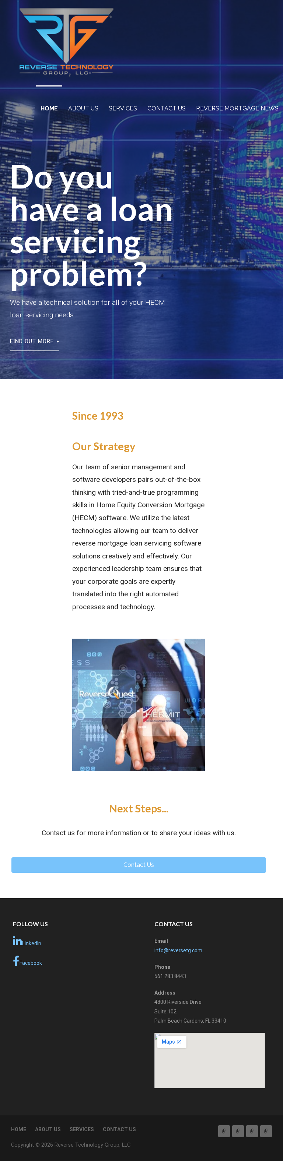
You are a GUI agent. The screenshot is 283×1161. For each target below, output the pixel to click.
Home (49, 108)
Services (123, 108)
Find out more (32, 341)
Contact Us (166, 108)
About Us (83, 108)
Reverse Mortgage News (237, 108)
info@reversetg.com (178, 950)
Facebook (31, 963)
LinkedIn (31, 943)
